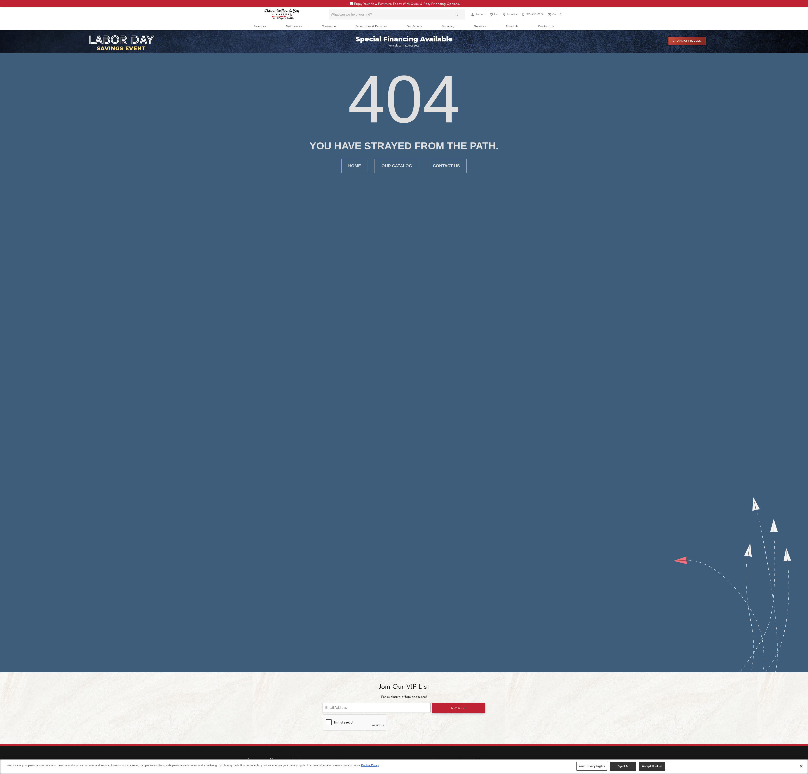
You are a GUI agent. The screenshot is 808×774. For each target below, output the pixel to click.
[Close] (801, 766)
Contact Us (546, 26)
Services (480, 26)
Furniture (260, 26)
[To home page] (282, 14)
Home (354, 165)
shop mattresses (687, 40)
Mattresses (294, 26)
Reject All (623, 766)
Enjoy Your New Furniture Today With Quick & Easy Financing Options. (406, 4)
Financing (448, 26)
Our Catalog (396, 165)
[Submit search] (456, 14)
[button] (472, 14)
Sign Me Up (458, 707)
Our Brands (414, 26)
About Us (512, 26)
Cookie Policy (370, 765)
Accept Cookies (652, 766)
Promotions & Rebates (371, 26)
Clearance (329, 26)
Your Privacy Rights (592, 766)
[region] (404, 766)
